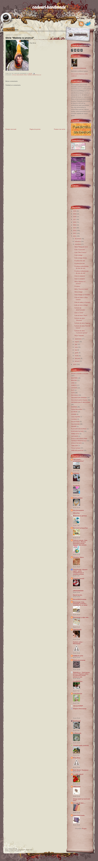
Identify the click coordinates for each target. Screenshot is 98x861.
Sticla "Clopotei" (79, 335)
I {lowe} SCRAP (78, 706)
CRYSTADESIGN (78, 590)
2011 (74, 236)
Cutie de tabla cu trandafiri (82, 302)
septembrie (78, 339)
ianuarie (77, 361)
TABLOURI (74, 445)
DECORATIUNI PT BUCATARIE (80, 402)
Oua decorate (75, 424)
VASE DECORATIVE (77, 450)
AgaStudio (76, 485)
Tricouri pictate (75, 448)
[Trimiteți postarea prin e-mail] (33, 73)
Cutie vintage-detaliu (80, 258)
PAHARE (73, 426)
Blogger (84, 828)
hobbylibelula (77, 693)
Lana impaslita (75, 416)
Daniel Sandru (77, 595)
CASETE (73, 385)
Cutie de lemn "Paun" (80, 315)
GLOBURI (74, 412)
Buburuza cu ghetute (80, 516)
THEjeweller (77, 786)
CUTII (73, 392)
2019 (75, 214)
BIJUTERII (74, 378)
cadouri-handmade (49, 7)
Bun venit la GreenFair (80, 528)
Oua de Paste (75, 421)
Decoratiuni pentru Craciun (79, 400)
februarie (78, 358)
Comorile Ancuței (78, 578)
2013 (75, 230)
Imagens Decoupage (79, 708)
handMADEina (77, 681)
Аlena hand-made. (79, 815)
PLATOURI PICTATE (77, 431)
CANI (72, 383)
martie (77, 355)
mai (76, 350)
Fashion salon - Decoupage (78, 642)
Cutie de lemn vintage (81, 305)
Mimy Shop (76, 758)
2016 (75, 222)
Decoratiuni (74, 395)
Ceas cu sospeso (79, 276)
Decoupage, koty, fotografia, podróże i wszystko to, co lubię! (80, 603)
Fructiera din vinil (79, 260)
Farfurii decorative (76, 409)
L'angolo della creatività (81, 745)
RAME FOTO (75, 433)
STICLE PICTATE (76, 443)
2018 (75, 216)
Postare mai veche (59, 129)
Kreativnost (77, 721)
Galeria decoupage (79, 660)
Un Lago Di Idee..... (79, 803)
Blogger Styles (29, 849)
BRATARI (74, 380)
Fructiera (77, 286)
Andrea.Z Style (78, 498)
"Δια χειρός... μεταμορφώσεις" (78, 460)
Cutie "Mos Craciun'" (80, 252)
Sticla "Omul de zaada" (81, 289)
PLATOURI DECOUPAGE (79, 429)
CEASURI (74, 388)
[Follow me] (88, 24)
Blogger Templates (9, 849)
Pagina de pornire (12, 29)
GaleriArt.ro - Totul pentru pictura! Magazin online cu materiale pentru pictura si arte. (81, 675)
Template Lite (18, 851)
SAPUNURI (74, 436)
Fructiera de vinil (79, 263)
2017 (75, 219)
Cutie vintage (78, 255)
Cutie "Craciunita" (79, 249)
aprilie (77, 352)
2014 (75, 228)
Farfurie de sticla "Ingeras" (82, 323)
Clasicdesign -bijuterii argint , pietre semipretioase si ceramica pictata (80, 572)
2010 (75, 364)
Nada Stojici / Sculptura (80, 770)
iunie (76, 347)
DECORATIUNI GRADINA (79, 397)
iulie (76, 344)
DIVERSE (74, 407)
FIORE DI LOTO (78, 656)
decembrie (78, 238)
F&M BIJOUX (77, 629)
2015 (75, 225)
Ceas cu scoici (78, 312)
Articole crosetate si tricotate (79, 373)
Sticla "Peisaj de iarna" (81, 247)
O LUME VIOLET (78, 774)
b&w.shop (76, 513)
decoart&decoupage (79, 599)
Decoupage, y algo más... (81, 617)
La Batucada (77, 733)
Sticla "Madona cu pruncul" (19, 38)
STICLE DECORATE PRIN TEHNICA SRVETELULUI (26, 74)
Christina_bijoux (78, 557)
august (77, 341)
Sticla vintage (78, 292)
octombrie (78, 244)
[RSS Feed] (81, 24)
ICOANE (73, 414)
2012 (75, 233)
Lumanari (74, 419)
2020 (75, 211)
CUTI (72, 390)
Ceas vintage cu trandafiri (82, 294)
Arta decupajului (78, 510)
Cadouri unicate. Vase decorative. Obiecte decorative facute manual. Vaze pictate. (80, 543)
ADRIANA (76, 473)
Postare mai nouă (10, 129)
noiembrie (78, 241)
